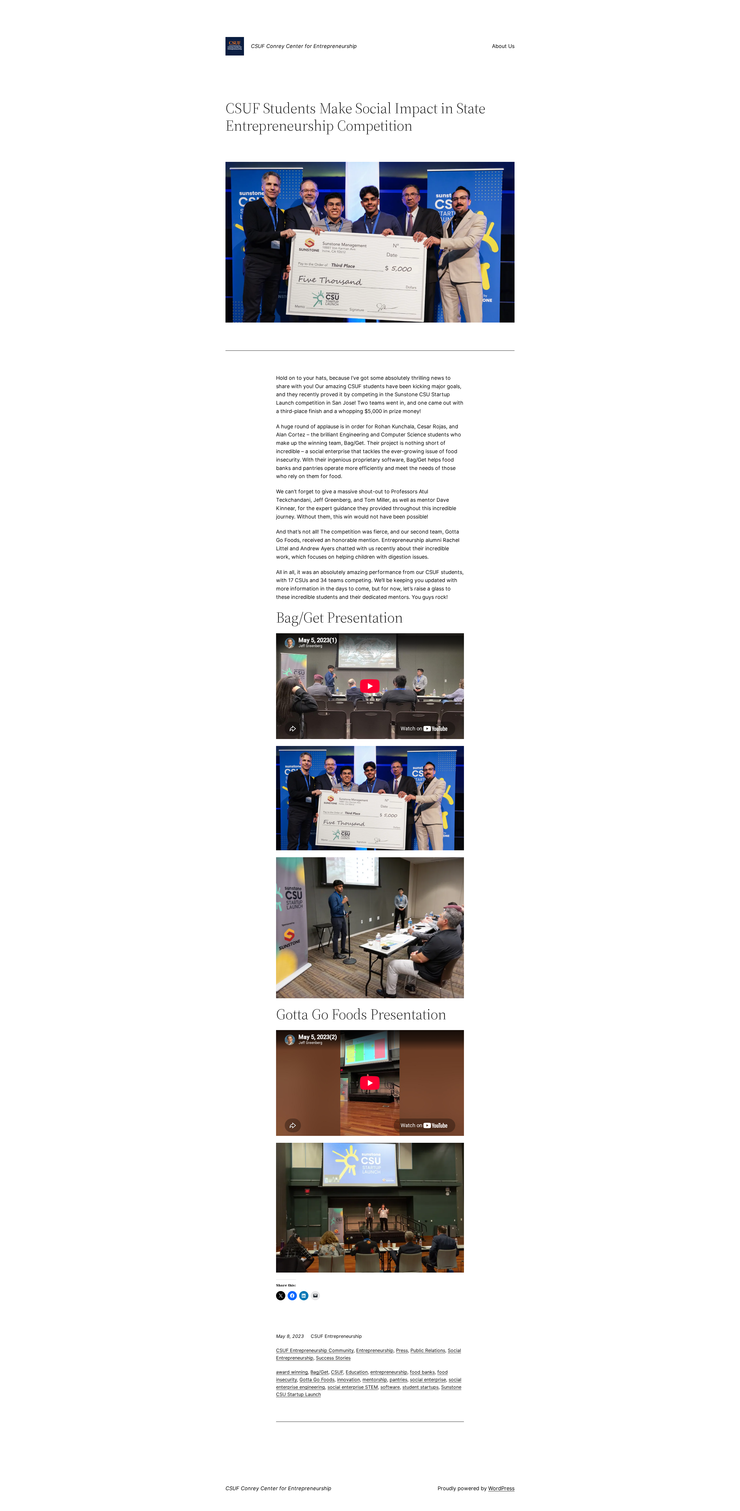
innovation (348, 1379)
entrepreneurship (388, 1372)
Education (357, 1372)
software (390, 1387)
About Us (503, 46)
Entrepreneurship (374, 1350)
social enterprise (428, 1379)
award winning (292, 1372)
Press (402, 1350)
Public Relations (427, 1350)
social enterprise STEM (353, 1387)
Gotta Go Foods (316, 1379)
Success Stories (333, 1358)
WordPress (501, 1488)
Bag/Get (319, 1372)
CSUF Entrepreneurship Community (315, 1350)
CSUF (337, 1372)
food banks (422, 1372)
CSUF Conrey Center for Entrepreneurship (304, 46)
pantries (398, 1379)
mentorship (374, 1379)
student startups (420, 1387)
